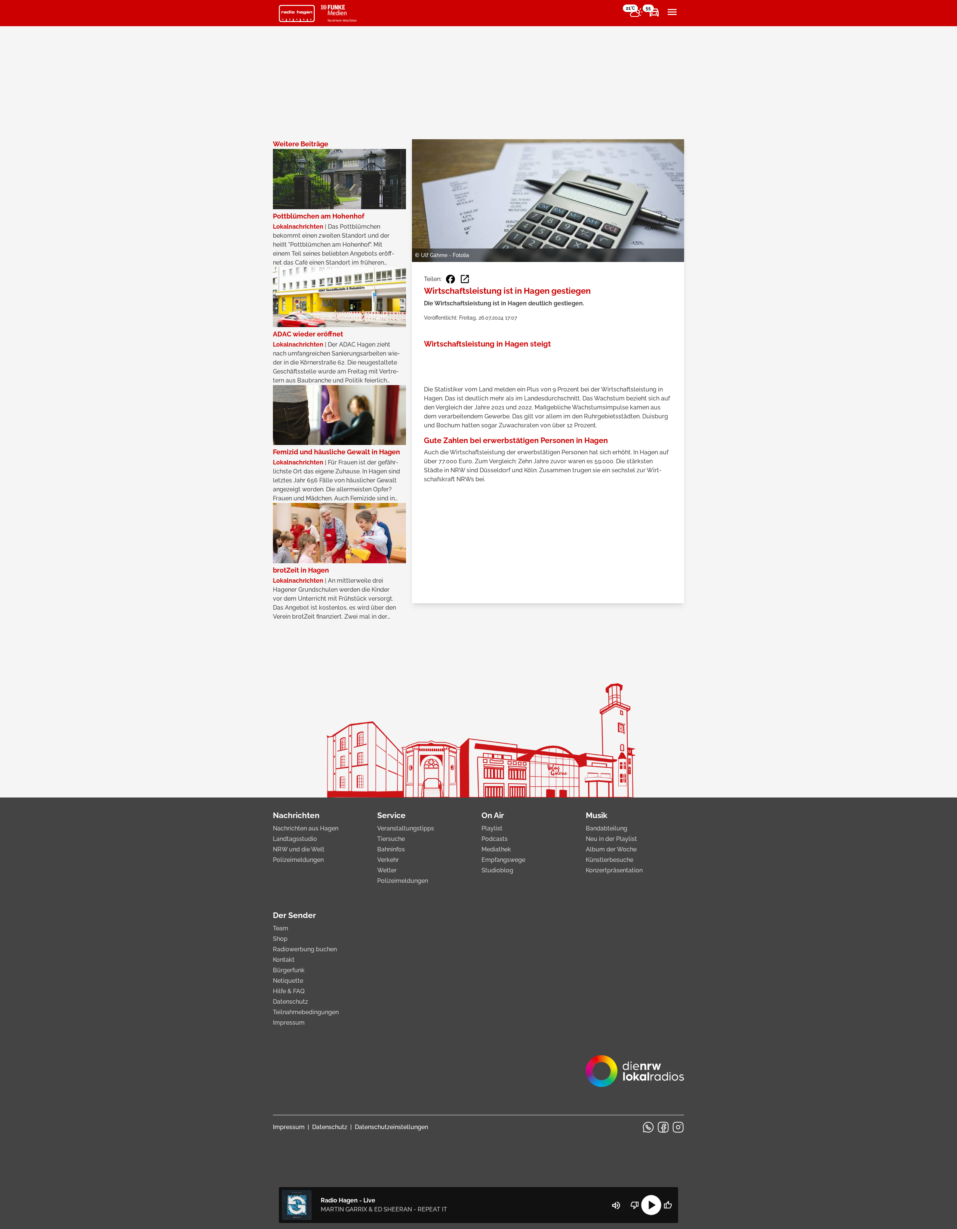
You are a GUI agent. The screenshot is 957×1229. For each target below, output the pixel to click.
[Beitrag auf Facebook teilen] (450, 279)
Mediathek (496, 849)
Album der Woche (611, 849)
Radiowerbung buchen (305, 949)
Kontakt (284, 959)
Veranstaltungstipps (405, 828)
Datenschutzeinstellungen (391, 1127)
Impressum (289, 1022)
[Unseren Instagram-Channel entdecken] (678, 1127)
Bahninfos (391, 849)
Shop (280, 938)
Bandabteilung (606, 828)
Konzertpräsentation (614, 870)
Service (391, 815)
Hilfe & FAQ (289, 991)
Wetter (387, 870)
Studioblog (497, 870)
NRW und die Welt (298, 849)
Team (280, 928)
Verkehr (388, 859)
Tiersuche (391, 838)
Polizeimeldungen (298, 859)
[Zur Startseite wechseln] (297, 13)
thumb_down (634, 1205)
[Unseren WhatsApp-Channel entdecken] (648, 1127)
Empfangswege (503, 859)
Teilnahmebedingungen (306, 1012)
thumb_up (667, 1205)
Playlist (491, 828)
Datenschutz (290, 1001)
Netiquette (288, 980)
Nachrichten (296, 815)
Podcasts (494, 838)
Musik (596, 815)
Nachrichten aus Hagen (305, 828)
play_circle (651, 1205)
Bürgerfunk (289, 970)
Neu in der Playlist (611, 838)
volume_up (616, 1205)
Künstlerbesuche (609, 859)
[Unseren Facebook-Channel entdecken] (663, 1127)
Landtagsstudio (295, 838)
